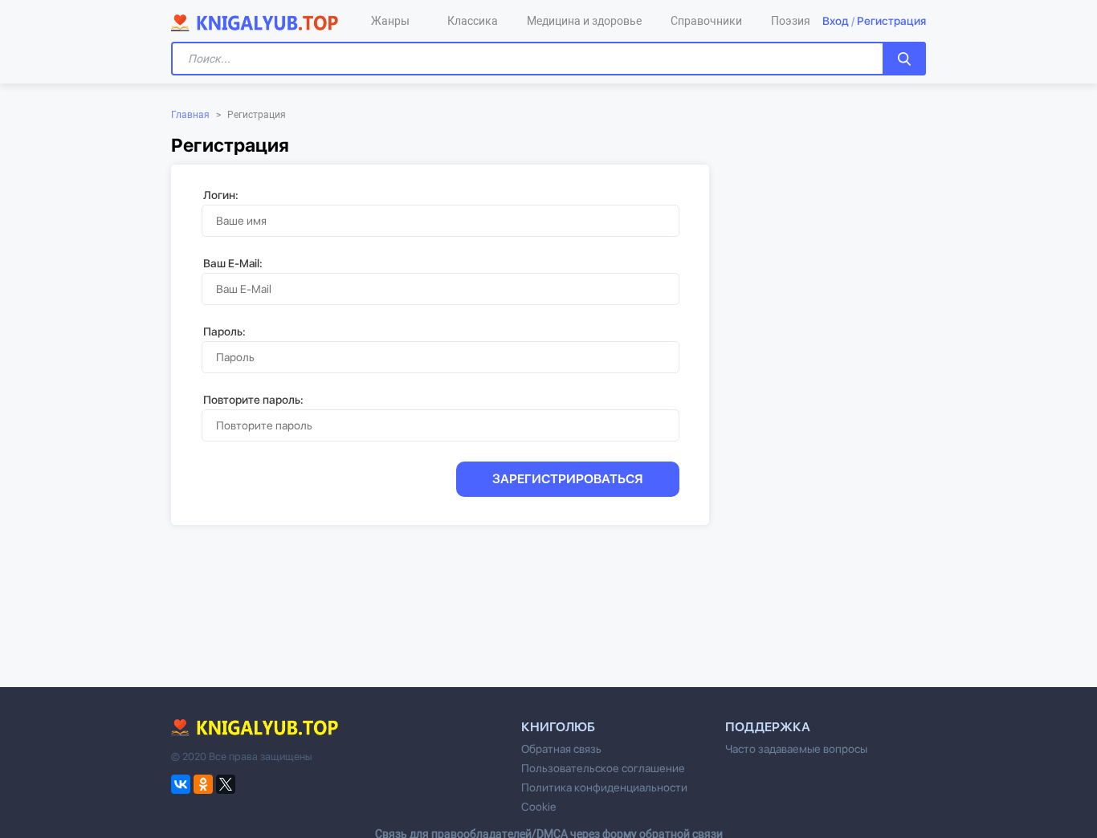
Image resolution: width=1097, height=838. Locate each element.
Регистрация (891, 20)
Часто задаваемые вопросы (796, 748)
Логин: (221, 195)
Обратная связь (561, 748)
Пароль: (224, 331)
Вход (835, 20)
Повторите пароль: (253, 399)
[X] (225, 784)
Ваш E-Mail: (233, 263)
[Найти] (904, 58)
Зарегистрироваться (567, 478)
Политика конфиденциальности (604, 787)
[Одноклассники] (203, 784)
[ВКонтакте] (180, 784)
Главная (190, 114)
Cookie (538, 806)
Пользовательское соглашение (603, 768)
